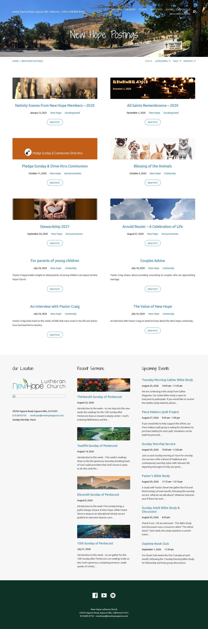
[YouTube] (104, 595)
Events (143, 9)
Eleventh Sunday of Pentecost (98, 494)
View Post (55, 122)
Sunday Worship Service (159, 444)
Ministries (156, 9)
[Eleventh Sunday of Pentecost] (103, 486)
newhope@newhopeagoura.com (47, 415)
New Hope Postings (32, 61)
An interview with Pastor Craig (55, 306)
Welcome (116, 9)
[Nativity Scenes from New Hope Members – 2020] (55, 96)
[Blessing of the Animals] (152, 156)
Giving (169, 9)
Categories (161, 61)
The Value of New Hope (152, 306)
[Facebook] (95, 595)
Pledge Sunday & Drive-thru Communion (55, 166)
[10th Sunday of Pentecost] (103, 535)
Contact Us (183, 9)
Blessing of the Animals (153, 166)
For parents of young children (55, 261)
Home (16, 61)
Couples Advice (152, 261)
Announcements (72, 173)
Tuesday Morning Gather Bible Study (167, 380)
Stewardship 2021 (55, 226)
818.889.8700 (19, 415)
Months (188, 61)
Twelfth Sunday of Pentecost (97, 445)
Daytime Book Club (155, 543)
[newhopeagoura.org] (113, 595)
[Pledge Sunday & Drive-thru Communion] (55, 156)
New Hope (55, 112)
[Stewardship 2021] (55, 217)
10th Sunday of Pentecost (95, 543)
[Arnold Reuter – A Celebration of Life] (152, 217)
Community (170, 173)
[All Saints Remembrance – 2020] (152, 96)
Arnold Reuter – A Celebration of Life (153, 226)
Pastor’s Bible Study (156, 476)
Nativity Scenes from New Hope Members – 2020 (55, 105)
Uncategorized (72, 112)
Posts (148, 61)
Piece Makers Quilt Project (160, 412)
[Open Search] (194, 11)
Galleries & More (180, 14)
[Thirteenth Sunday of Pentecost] (103, 389)
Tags (176, 61)
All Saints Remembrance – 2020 (152, 105)
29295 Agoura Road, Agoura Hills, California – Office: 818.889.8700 (48, 12)
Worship (130, 9)
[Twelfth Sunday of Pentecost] (103, 438)
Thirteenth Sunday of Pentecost (99, 397)
